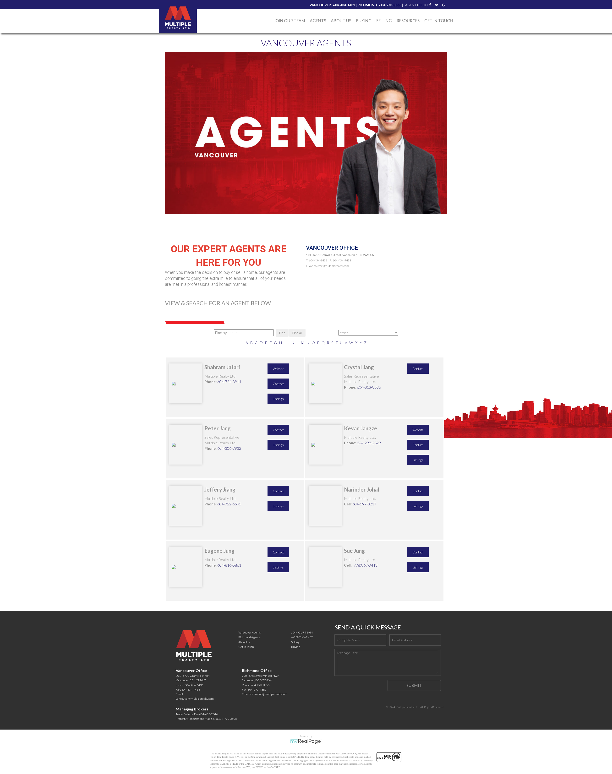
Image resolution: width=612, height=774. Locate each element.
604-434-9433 (190, 689)
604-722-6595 (229, 504)
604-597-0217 (364, 504)
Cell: (348, 504)
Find (282, 333)
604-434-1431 (194, 685)
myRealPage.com (306, 741)
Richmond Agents (249, 637)
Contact (278, 384)
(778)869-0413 (364, 565)
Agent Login (416, 5)
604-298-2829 (369, 442)
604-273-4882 (257, 689)
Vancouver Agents (249, 632)
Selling (384, 20)
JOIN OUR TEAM (302, 632)
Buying (295, 647)
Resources (408, 20)
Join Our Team (289, 20)
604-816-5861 (229, 565)
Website (278, 369)
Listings (278, 399)
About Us (341, 20)
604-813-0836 (369, 387)
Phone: (210, 381)
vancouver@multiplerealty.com (195, 698)
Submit (414, 685)
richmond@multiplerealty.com (268, 694)
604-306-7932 (229, 448)
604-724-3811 (229, 381)
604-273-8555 (260, 685)
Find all (297, 333)
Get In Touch (438, 20)
